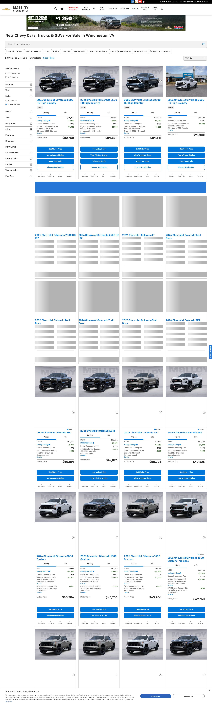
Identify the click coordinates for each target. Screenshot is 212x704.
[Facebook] (132, 1)
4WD (66, 52)
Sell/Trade (124, 8)
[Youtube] (140, 1)
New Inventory (86, 8)
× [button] (209, 690)
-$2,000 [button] (70, 530)
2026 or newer (33, 52)
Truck (56, 52)
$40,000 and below (160, 52)
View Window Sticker (55, 155)
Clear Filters (48, 58)
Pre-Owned (102, 8)
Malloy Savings (43, 120)
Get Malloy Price (55, 149)
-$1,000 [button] (71, 127)
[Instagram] (136, 1)
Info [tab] (65, 113)
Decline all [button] (188, 696)
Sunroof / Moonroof (120, 52)
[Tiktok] (144, 1)
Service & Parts (145, 8)
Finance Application (55, 167)
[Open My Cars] (161, 8)
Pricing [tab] (46, 113)
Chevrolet (34, 58)
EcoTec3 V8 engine (97, 52)
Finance (135, 8)
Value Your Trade (55, 161)
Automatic (140, 52)
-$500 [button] (71, 420)
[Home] (6, 9)
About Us (155, 8)
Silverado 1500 (14, 52)
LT (47, 52)
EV (94, 8)
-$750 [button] (71, 539)
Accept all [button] (155, 696)
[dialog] (106, 696)
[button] (55, 107)
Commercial (112, 8)
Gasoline (79, 52)
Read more (9, 701)
